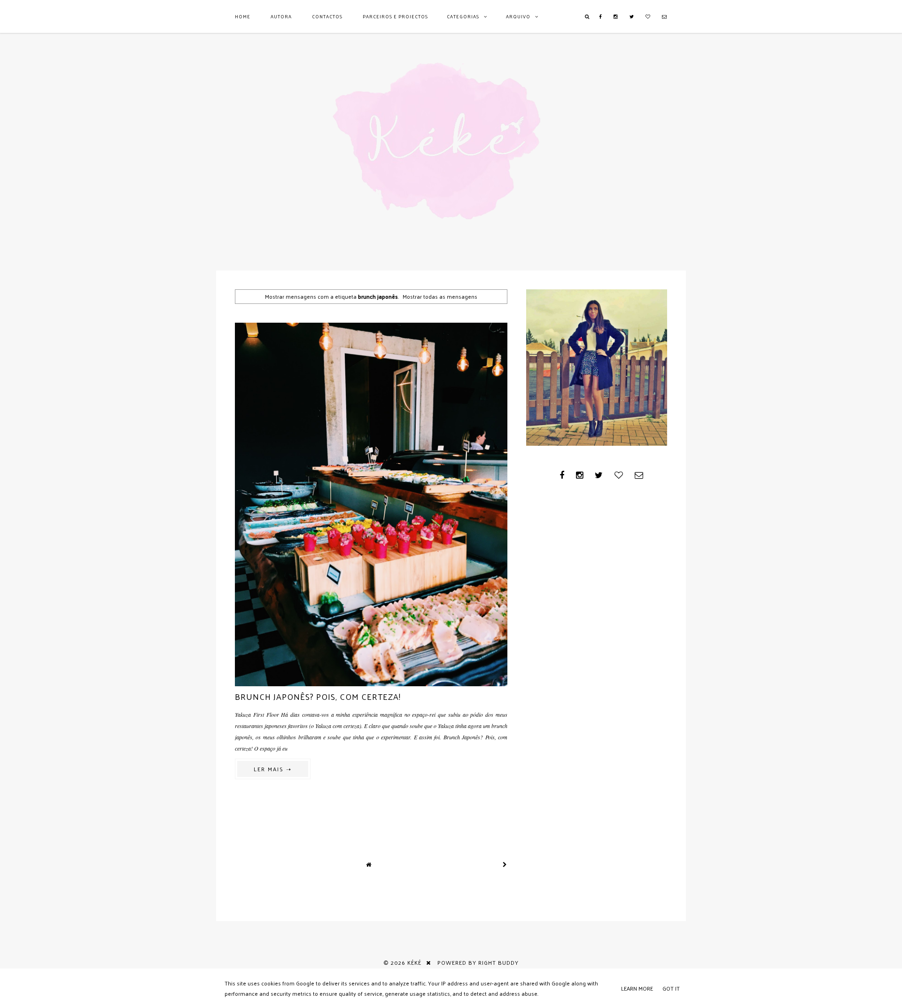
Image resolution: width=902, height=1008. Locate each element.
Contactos (327, 16)
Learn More (637, 988)
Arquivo (518, 16)
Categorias (463, 16)
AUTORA (281, 16)
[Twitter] (632, 16)
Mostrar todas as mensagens (440, 296)
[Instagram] (616, 16)
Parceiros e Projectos (395, 16)
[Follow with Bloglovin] (648, 16)
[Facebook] (600, 16)
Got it (671, 988)
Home (242, 16)
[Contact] (664, 16)
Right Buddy (498, 962)
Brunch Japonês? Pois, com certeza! (318, 696)
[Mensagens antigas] (505, 864)
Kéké (414, 962)
